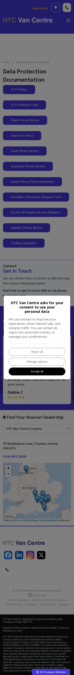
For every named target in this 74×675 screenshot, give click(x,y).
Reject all (37, 352)
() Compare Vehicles (52, 672)
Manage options (37, 361)
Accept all (37, 371)
